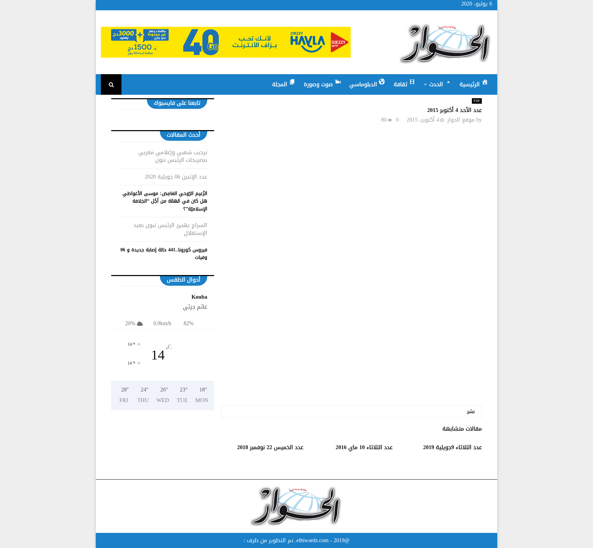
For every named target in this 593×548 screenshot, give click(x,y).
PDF (477, 101)
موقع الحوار (461, 119)
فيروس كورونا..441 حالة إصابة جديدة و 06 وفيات (163, 253)
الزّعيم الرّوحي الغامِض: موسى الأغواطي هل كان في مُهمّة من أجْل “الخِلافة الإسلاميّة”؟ (165, 201)
